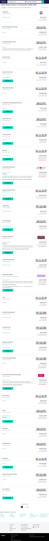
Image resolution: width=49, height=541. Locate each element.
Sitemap (11, 530)
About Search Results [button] (44, 7)
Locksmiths (2, 516)
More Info (9, 17)
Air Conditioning (43, 515)
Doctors (21, 516)
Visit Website (8, 80)
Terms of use (13, 536)
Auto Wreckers (33, 516)
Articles (10, 527)
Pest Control (12, 516)
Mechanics (12, 515)
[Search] (42, 2)
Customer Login (12, 528)
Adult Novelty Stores (15, 276)
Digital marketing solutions (26, 528)
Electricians (2, 515)
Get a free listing (24, 527)
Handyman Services (44, 516)
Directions (4, 17)
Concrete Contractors (34, 515)
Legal (12, 538)
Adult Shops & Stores (6, 13)
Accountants (22, 515)
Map (4, 7)
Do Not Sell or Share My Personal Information (37, 536)
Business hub (23, 530)
